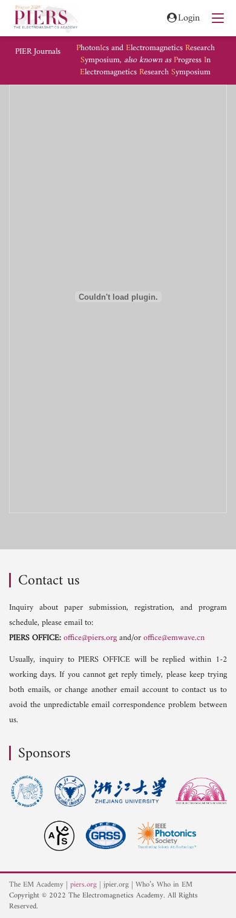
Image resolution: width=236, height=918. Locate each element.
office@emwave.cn (174, 637)
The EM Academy (36, 884)
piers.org (83, 884)
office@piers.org (90, 637)
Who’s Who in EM (164, 884)
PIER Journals (38, 52)
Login (189, 18)
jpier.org (116, 884)
